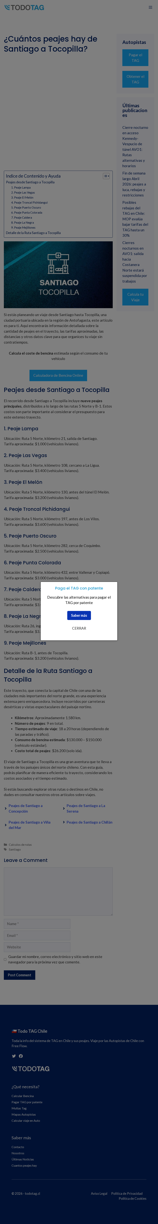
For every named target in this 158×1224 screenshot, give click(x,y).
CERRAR (79, 628)
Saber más (79, 615)
